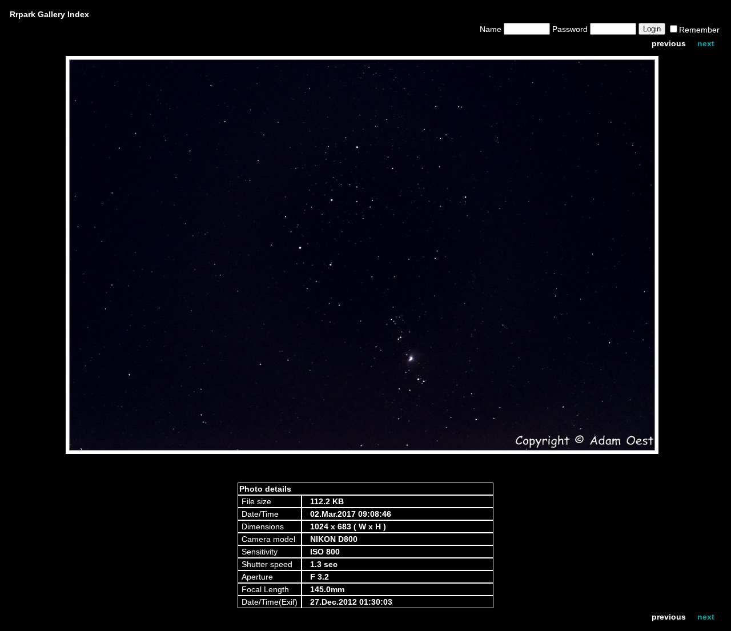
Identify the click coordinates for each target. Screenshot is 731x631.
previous (669, 43)
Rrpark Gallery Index (49, 14)
